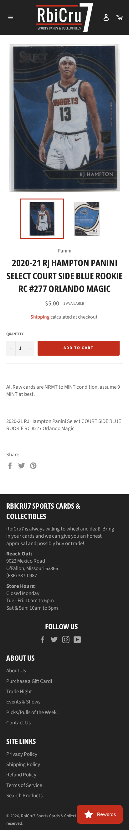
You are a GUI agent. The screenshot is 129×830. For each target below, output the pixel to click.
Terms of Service (24, 785)
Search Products (24, 795)
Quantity (14, 334)
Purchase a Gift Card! (29, 681)
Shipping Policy (23, 764)
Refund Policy (21, 775)
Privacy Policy (21, 754)
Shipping (39, 317)
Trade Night (19, 691)
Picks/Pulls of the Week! (32, 712)
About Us (16, 670)
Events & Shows (23, 702)
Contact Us (18, 723)
